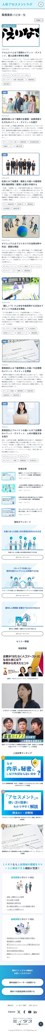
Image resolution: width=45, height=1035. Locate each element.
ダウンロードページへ (22, 557)
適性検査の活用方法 (14, 903)
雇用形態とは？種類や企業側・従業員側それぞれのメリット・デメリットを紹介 (21, 120)
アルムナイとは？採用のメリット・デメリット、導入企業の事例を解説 (21, 54)
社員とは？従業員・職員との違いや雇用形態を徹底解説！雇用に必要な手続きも (21, 183)
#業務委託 (31, 80)
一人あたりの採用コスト (15, 909)
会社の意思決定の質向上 (15, 951)
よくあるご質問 (21, 1005)
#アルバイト (24, 456)
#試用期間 (6, 208)
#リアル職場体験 (8, 204)
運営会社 (10, 1005)
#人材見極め (32, 329)
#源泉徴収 (30, 391)
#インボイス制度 (8, 391)
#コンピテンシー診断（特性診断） (13, 80)
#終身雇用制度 (34, 142)
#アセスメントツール (9, 266)
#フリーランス (35, 266)
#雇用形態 (19, 146)
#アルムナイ (7, 75)
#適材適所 (6, 84)
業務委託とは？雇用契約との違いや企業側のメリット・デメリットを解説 (21, 369)
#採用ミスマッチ (22, 333)
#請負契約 (6, 395)
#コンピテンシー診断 (9, 460)
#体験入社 (20, 204)
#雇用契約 (16, 395)
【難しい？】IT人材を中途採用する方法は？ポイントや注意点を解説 (22, 307)
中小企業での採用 (13, 900)
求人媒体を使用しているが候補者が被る (21, 906)
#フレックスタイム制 (9, 142)
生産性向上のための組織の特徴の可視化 (21, 938)
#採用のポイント (8, 333)
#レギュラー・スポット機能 (11, 271)
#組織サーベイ (7, 146)
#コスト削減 (24, 266)
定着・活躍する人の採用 (15, 897)
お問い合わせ (33, 1005)
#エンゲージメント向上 (21, 75)
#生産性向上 (33, 460)
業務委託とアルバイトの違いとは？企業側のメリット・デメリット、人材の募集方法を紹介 (21, 433)
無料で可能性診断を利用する (22, 991)
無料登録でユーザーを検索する (22, 982)
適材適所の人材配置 (14, 941)
